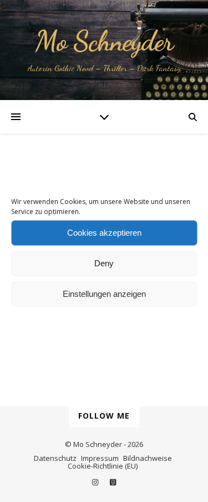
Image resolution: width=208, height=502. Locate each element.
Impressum (100, 458)
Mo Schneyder (104, 41)
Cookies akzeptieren (104, 232)
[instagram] (96, 482)
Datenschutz (55, 458)
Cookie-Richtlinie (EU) (103, 466)
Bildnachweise (147, 458)
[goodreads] (113, 482)
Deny (104, 263)
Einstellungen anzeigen (104, 294)
